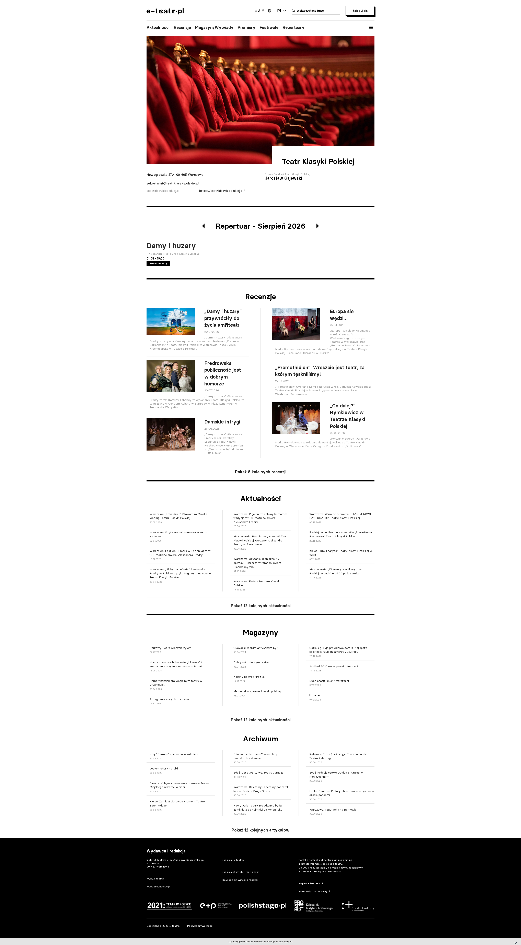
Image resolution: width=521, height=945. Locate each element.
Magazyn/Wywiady (214, 27)
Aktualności (158, 27)
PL (279, 10)
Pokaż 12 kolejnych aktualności (261, 605)
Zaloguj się (360, 11)
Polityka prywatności (200, 925)
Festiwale (268, 27)
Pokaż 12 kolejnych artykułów (260, 830)
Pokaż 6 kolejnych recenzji (260, 471)
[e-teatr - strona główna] (165, 13)
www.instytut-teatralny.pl (314, 891)
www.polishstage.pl (158, 886)
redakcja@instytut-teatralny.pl (240, 871)
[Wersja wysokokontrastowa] (269, 11)
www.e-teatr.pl (155, 878)
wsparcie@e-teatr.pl (311, 883)
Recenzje (182, 27)
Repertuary (293, 27)
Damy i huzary (171, 245)
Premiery (246, 27)
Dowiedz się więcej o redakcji (240, 879)
